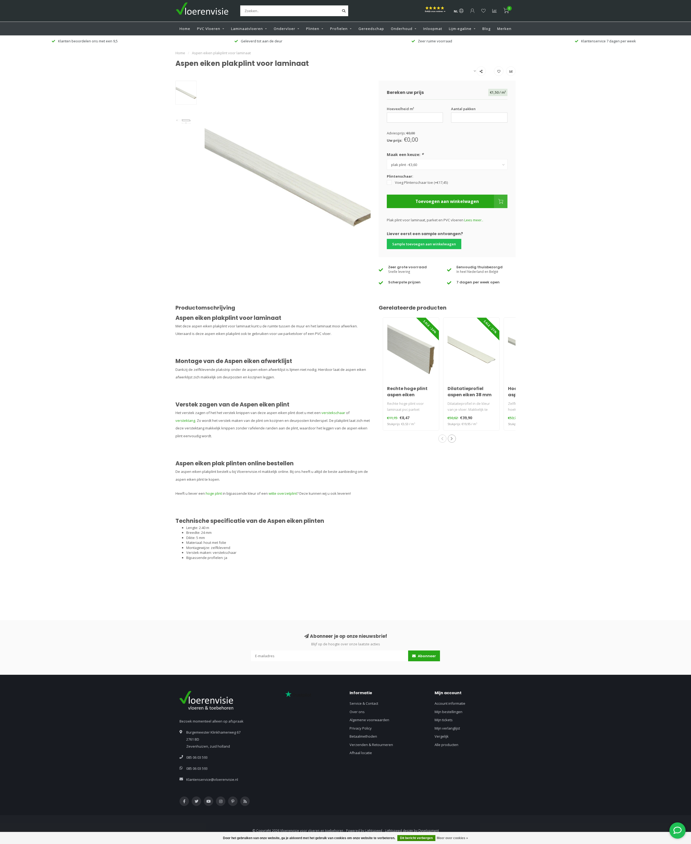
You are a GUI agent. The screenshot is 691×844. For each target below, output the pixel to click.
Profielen (339, 28)
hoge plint (214, 493)
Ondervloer (284, 28)
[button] (442, 439)
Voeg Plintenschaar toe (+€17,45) (421, 182)
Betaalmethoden (363, 736)
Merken (504, 28)
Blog (486, 28)
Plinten (312, 28)
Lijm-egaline (460, 28)
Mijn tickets (444, 719)
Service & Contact (364, 703)
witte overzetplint (283, 493)
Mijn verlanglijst (447, 728)
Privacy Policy (361, 728)
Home (184, 28)
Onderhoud (401, 28)
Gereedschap (371, 28)
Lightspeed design (399, 830)
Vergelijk (442, 736)
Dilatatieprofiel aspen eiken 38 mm (470, 391)
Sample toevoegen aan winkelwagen (424, 244)
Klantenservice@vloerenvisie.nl (212, 779)
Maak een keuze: (405, 154)
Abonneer (426, 655)
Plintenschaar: (400, 176)
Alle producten (446, 744)
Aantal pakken (463, 108)
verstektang (185, 420)
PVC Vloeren (208, 28)
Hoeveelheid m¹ (400, 108)
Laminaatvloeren (247, 28)
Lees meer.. (473, 220)
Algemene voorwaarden (369, 719)
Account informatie (450, 703)
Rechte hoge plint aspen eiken (407, 391)
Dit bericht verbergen (416, 838)
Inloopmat (432, 28)
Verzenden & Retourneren (371, 744)
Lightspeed (373, 830)
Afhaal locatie (361, 752)
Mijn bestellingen (448, 711)
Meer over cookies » (452, 838)
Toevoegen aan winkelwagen (447, 201)
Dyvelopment (428, 830)
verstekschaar (333, 412)
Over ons (357, 711)
